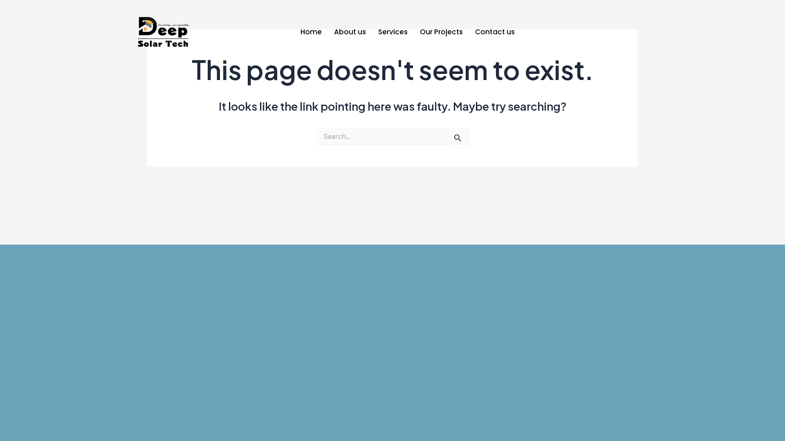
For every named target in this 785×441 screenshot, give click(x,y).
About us (350, 32)
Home (311, 32)
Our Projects (441, 32)
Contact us (495, 32)
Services (393, 32)
